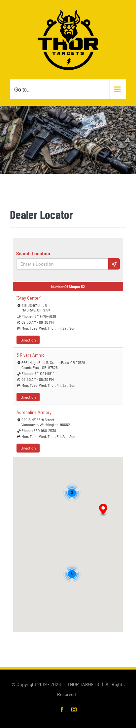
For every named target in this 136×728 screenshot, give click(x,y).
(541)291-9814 (44, 373)
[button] (103, 510)
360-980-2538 (45, 430)
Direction (28, 340)
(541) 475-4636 (45, 316)
